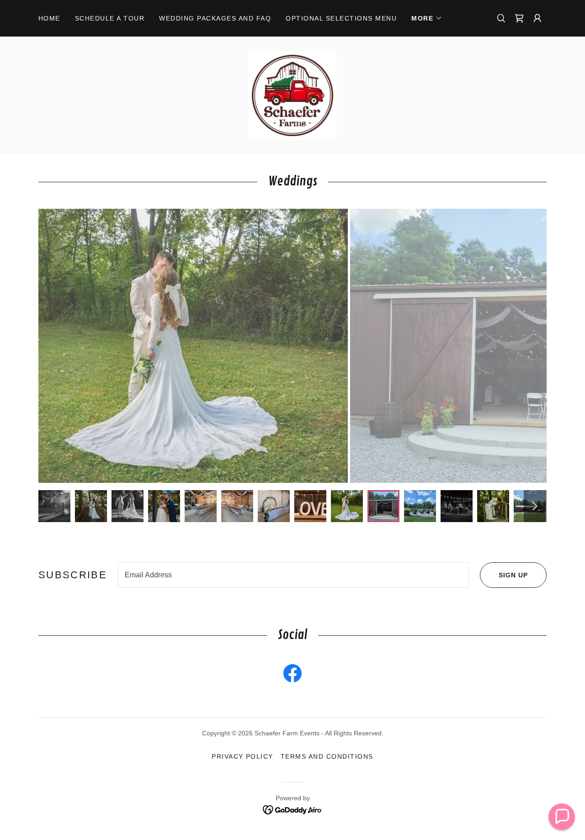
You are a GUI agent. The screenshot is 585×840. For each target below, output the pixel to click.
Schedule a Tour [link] (109, 18)
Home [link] (49, 18)
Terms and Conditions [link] (327, 756)
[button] (426, 18)
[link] (519, 18)
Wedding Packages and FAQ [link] (215, 18)
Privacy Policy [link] (242, 756)
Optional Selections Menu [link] (341, 18)
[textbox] (293, 575)
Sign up (513, 575)
